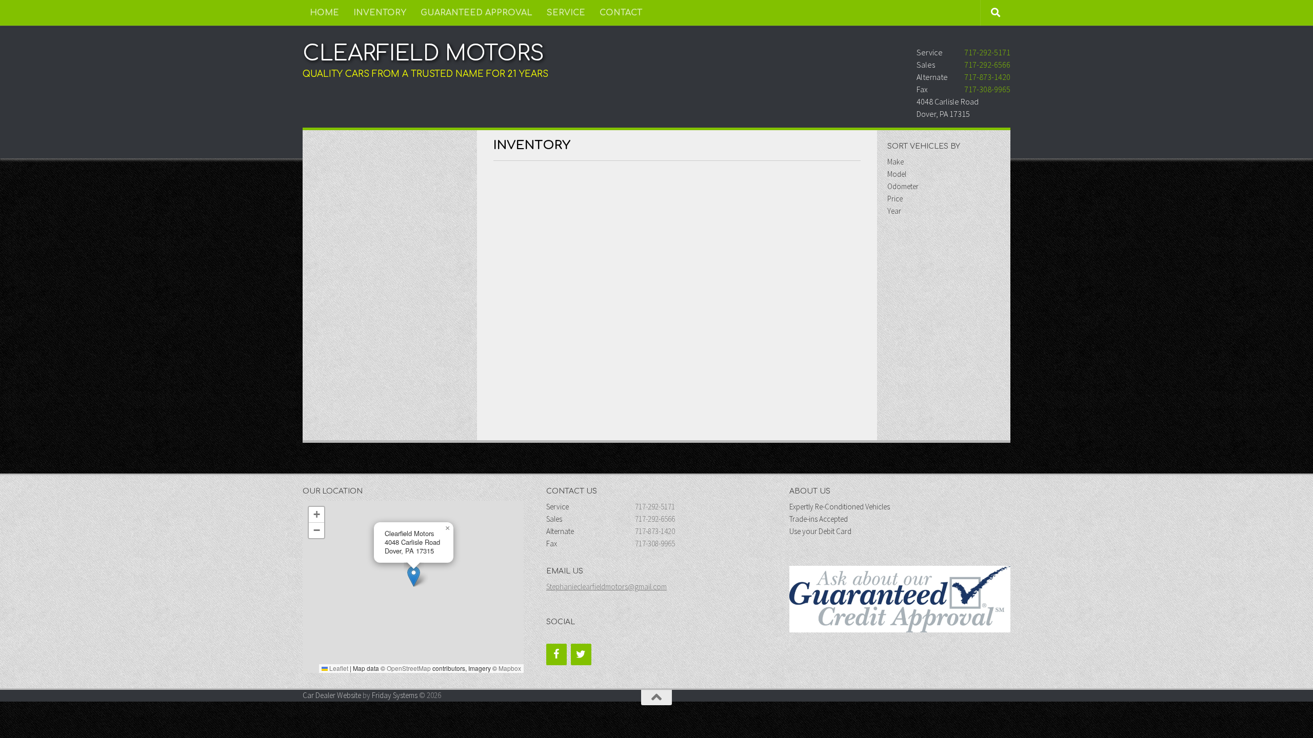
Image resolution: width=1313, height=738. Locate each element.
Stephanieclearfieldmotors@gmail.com (606, 586)
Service (566, 12)
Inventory (379, 12)
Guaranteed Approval (476, 12)
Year (894, 211)
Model (896, 174)
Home (324, 12)
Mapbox (510, 668)
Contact (621, 12)
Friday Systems (394, 695)
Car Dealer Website (332, 695)
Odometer (903, 186)
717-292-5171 (987, 52)
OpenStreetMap (409, 668)
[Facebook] (556, 654)
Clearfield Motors (423, 54)
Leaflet (338, 668)
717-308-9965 (987, 89)
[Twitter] (581, 654)
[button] (413, 576)
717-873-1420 (987, 77)
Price (895, 198)
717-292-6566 (987, 64)
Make (895, 162)
